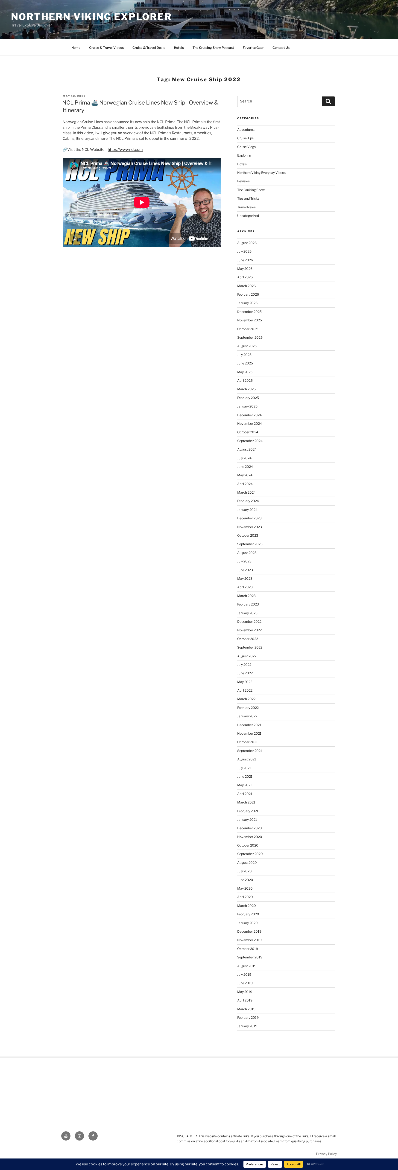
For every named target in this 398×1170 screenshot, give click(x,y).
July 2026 (244, 251)
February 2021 (247, 811)
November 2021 (249, 733)
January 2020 (247, 923)
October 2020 (247, 845)
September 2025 (250, 337)
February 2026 (248, 294)
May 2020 (245, 888)
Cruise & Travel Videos (106, 47)
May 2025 (244, 372)
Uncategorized (248, 216)
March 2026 (246, 286)
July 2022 (244, 664)
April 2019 (244, 1000)
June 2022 (245, 673)
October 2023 (247, 535)
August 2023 (247, 553)
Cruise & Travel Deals (148, 47)
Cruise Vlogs (246, 147)
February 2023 (248, 604)
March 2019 (246, 1009)
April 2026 (245, 277)
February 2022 (248, 708)
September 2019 (249, 957)
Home (75, 47)
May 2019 (244, 992)
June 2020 (245, 880)
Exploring (244, 155)
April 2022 (244, 690)
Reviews (243, 181)
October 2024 (247, 432)
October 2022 (247, 639)
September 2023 (250, 544)
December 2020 (249, 828)
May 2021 (244, 785)
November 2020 (249, 837)
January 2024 (247, 510)
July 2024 (244, 458)
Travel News (246, 207)
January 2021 (247, 819)
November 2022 (249, 630)
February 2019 (248, 1017)
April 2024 (245, 484)
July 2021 (244, 768)
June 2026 (245, 260)
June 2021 (244, 776)
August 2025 (247, 346)
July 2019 (244, 974)
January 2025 (247, 406)
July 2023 (244, 561)
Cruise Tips (245, 138)
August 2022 (246, 656)
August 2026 (247, 243)
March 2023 (246, 596)
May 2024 (244, 475)
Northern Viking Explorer (91, 16)
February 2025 (248, 398)
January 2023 (247, 613)
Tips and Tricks (248, 198)
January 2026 (247, 303)
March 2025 (246, 389)
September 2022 (249, 647)
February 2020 (248, 914)
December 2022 (249, 621)
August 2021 (246, 759)
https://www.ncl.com (125, 149)
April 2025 (245, 380)
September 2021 (249, 751)
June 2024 (245, 467)
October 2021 (247, 742)
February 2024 (248, 501)
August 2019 (246, 966)
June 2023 (245, 570)
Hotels (179, 47)
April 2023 (245, 587)
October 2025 (247, 329)
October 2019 (247, 949)
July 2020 (244, 871)
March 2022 (246, 699)
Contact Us (281, 47)
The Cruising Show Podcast (213, 47)
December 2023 (249, 518)
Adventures (246, 129)
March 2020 (246, 906)
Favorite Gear (253, 47)
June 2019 (245, 983)
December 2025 (249, 312)
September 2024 (250, 441)
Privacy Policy (326, 1154)
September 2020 (250, 854)
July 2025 (244, 355)
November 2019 (249, 940)
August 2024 (247, 449)
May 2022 (244, 682)
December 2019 (249, 931)
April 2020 (245, 897)
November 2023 (249, 527)
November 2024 (249, 423)
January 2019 (247, 1026)
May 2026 (244, 269)
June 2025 (245, 363)
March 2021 (246, 802)
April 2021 (244, 794)
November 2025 (249, 320)
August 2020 (247, 862)
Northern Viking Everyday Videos (261, 173)
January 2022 (247, 716)
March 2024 (246, 492)
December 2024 (249, 415)
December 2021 (249, 725)
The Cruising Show (251, 190)
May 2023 (244, 578)
